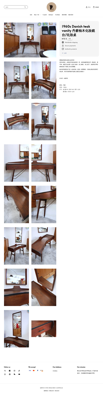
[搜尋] (25, 7)
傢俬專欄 (64, 14)
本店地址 (57, 14)
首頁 (31, 14)
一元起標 (44, 14)
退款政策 (57, 390)
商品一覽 (36, 14)
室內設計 (51, 14)
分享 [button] (65, 53)
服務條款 (46, 390)
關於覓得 (70, 14)
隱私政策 (51, 390)
